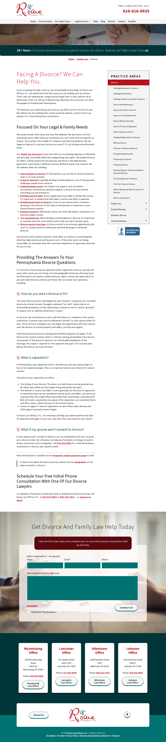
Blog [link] (103, 21)
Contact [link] (122, 21)
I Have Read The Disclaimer (44, 612)
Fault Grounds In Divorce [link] (123, 132)
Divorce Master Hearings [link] (123, 121)
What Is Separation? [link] (121, 198)
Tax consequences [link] (29, 218)
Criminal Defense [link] (118, 221)
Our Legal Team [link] (62, 21)
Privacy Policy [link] (72, 735)
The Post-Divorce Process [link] (124, 184)
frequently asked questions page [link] (69, 455)
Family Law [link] (116, 203)
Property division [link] (29, 180)
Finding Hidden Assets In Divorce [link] (126, 137)
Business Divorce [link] (118, 215)
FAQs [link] (95, 21)
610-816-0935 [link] (136, 11)
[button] (127, 714)
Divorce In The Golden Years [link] (124, 115)
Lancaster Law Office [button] (66, 681)
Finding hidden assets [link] (31, 186)
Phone (105, 559)
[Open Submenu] (146, 82)
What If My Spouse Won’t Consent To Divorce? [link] (128, 191)
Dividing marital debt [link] (31, 195)
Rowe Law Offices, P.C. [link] (77, 733)
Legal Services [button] (81, 21)
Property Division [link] (120, 164)
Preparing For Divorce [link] (122, 159)
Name (30, 559)
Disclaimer (32, 605)
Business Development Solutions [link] (94, 735)
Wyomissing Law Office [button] (33, 684)
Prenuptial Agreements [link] (123, 154)
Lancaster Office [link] (66, 650)
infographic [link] (80, 462)
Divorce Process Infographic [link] (125, 126)
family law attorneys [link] (31, 154)
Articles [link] (111, 21)
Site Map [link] (61, 735)
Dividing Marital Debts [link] (122, 93)
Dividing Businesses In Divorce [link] (125, 88)
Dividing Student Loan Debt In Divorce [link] (129, 99)
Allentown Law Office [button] (99, 681)
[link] (30, 9)
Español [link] (132, 21)
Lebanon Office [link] (132, 650)
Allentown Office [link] (99, 650)
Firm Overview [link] (45, 21)
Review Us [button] (39, 715)
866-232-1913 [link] (67, 497)
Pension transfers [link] (29, 211)
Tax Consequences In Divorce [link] (125, 178)
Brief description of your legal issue (43, 573)
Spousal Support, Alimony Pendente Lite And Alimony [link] (128, 171)
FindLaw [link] (116, 735)
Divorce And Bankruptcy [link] (123, 104)
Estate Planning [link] (118, 209)
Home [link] (33, 21)
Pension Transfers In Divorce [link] (125, 148)
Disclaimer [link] (51, 735)
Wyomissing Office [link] (33, 650)
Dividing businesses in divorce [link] (35, 202)
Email (67, 559)
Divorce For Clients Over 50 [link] (124, 110)
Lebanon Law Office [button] (132, 681)
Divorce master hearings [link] (33, 224)
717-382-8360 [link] (70, 672)
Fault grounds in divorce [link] (32, 173)
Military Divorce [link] (119, 143)
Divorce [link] (114, 82)
